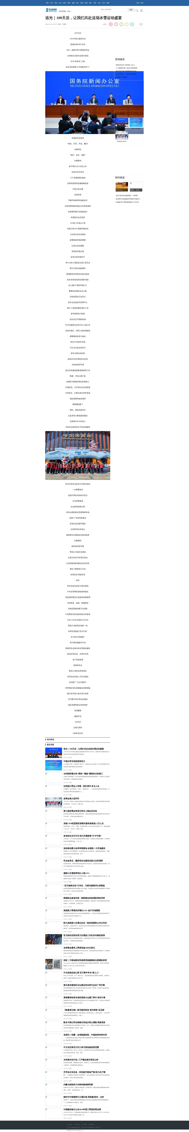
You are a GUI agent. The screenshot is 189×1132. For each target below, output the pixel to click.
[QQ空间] (127, 24)
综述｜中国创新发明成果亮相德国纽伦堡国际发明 (85, 960)
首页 (47, 3)
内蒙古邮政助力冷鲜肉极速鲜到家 (78, 1084)
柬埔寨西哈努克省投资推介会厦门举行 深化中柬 (84, 997)
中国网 (64, 24)
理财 (108, 3)
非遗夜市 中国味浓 (121, 77)
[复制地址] (132, 24)
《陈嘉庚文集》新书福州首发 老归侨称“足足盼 (83, 1010)
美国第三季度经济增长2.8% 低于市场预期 (81, 910)
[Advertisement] (129, 41)
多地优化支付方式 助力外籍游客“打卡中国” (82, 836)
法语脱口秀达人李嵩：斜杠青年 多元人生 (81, 786)
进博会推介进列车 (71, 798)
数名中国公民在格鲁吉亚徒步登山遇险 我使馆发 (84, 1022)
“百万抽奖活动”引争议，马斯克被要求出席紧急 (84, 885)
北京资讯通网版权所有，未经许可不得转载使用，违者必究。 (84, 1127)
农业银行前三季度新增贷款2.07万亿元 (127, 202)
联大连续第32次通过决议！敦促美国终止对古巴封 (85, 923)
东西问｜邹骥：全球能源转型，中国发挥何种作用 (85, 1035)
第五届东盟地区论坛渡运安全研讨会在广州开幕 (84, 985)
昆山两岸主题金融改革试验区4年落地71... (128, 199)
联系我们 (91, 1124)
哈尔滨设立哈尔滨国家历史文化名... (127, 71)
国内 (69, 3)
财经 (64, 3)
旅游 (86, 3)
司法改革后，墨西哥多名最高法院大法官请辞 (83, 861)
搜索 (131, 9)
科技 (95, 3)
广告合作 (76, 1124)
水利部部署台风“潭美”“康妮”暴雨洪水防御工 (83, 774)
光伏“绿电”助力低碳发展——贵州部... (127, 195)
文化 (99, 3)
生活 (103, 3)
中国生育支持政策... (136, 128)
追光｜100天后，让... (121, 128)
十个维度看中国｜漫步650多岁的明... (127, 68)
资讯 (56, 3)
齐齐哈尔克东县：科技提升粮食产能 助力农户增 (84, 1072)
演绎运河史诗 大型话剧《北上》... (126, 65)
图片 (90, 3)
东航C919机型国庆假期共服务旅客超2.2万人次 (83, 823)
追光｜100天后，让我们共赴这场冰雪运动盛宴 (83, 749)
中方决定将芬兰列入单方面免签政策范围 (81, 1047)
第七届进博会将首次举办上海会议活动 (80, 811)
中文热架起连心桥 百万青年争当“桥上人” (81, 973)
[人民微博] (111, 24)
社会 (60, 3)
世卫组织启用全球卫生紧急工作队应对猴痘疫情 (84, 935)
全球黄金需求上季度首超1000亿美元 (79, 948)
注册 (141, 3)
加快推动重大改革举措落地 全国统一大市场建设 (84, 848)
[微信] (121, 24)
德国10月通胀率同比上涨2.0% (76, 873)
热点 (77, 3)
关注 (51, 3)
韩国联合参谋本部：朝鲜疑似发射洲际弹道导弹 (84, 898)
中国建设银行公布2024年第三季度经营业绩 (82, 1109)
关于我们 (69, 1124)
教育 (82, 3)
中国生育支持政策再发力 (74, 761)
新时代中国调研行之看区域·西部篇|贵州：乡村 (83, 1097)
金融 (73, 3)
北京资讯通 (62, 11)
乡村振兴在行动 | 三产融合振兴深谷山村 (80, 1060)
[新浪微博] (116, 24)
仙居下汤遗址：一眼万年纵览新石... (127, 74)
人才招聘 (84, 1124)
